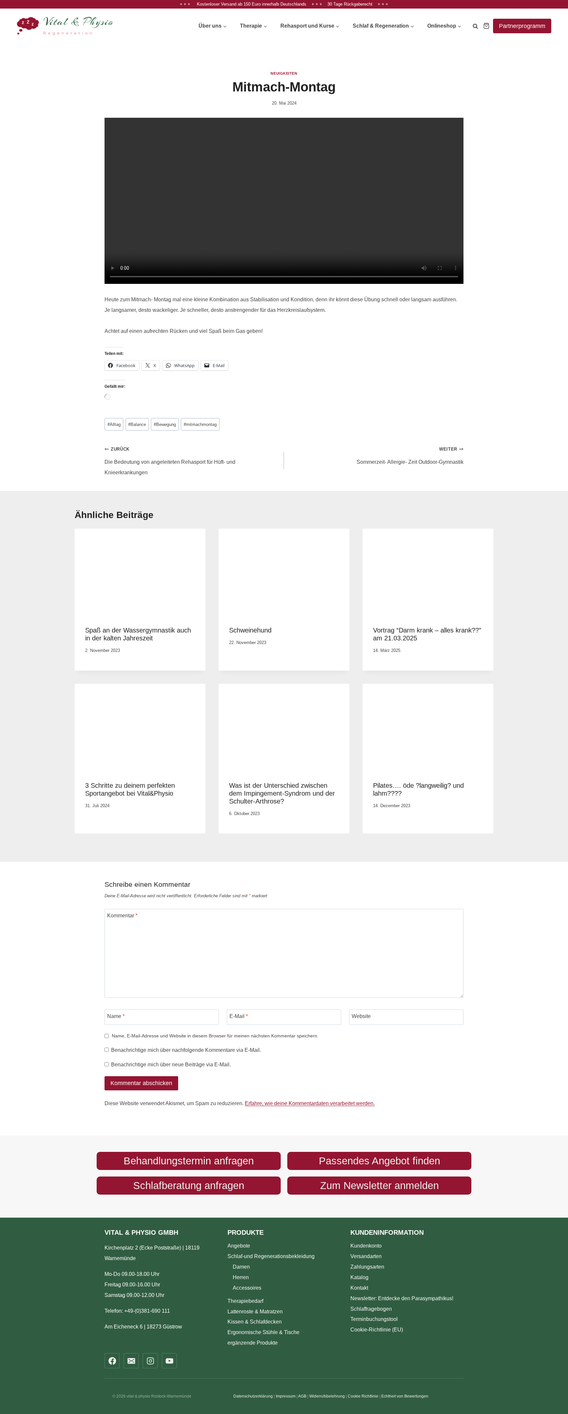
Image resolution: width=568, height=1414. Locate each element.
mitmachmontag (200, 424)
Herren (241, 1277)
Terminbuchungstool (374, 1319)
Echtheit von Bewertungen (404, 1396)
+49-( (147, 1311)
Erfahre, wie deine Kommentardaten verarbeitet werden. (310, 1103)
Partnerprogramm (522, 26)
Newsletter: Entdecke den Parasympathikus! (401, 1298)
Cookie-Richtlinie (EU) (376, 1329)
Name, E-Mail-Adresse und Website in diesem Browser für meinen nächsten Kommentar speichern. (215, 1035)
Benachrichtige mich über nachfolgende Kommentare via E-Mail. (186, 1050)
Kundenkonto (366, 1245)
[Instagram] (150, 1360)
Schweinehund (250, 630)
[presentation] (140, 572)
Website (361, 1016)
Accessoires (247, 1287)
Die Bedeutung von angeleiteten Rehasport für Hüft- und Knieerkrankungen (170, 461)
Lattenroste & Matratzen (255, 1311)
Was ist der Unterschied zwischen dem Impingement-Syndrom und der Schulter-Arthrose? (282, 793)
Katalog (359, 1277)
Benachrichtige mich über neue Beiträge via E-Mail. (171, 1064)
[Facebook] (112, 1360)
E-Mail (238, 1016)
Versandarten (366, 1256)
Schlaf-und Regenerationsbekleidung (271, 1256)
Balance (137, 424)
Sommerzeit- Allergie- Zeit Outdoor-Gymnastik (410, 456)
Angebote (238, 1245)
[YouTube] (169, 1360)
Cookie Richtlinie (363, 1396)
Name (116, 1016)
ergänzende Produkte (252, 1343)
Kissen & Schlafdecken (254, 1322)
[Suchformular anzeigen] (475, 27)
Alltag (114, 424)
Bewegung (165, 424)
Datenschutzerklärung (253, 1396)
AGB (302, 1396)
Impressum (286, 1396)
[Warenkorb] (486, 26)
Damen (241, 1266)
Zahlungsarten (367, 1266)
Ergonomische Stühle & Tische (263, 1332)
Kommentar (122, 915)
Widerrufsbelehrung (327, 1396)
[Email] (131, 1360)
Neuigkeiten (284, 73)
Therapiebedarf (245, 1300)
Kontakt (359, 1287)
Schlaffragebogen (371, 1308)
